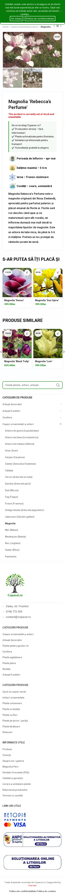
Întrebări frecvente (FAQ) (15, 772)
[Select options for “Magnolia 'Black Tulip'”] (27, 333)
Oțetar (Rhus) (12, 550)
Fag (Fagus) (11, 497)
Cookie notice (37, 14)
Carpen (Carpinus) (15, 457)
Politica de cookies (46, 891)
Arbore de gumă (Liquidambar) (22, 430)
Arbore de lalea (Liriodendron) (21, 437)
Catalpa (9, 470)
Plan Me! (32, 885)
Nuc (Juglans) (12, 543)
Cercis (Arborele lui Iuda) (18, 477)
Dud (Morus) (12, 490)
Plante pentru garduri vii (15, 645)
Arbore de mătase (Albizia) (19, 444)
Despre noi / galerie (13, 761)
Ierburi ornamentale (13, 697)
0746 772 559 (14, 611)
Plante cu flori (10, 715)
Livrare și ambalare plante (16, 784)
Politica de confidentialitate (23, 891)
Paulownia (10, 556)
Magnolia (46, 27)
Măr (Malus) (11, 530)
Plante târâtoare (11, 726)
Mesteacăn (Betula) (15, 536)
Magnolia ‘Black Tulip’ (16, 361)
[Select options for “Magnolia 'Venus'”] (27, 272)
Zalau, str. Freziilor (17, 606)
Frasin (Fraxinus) (14, 503)
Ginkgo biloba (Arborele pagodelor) (24, 510)
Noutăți (6, 669)
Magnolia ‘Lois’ (43, 361)
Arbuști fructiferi (11, 411)
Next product (60, 26)
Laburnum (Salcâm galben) (19, 516)
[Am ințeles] (60, 11)
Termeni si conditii (12, 795)
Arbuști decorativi (12, 404)
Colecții (6, 755)
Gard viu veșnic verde (14, 691)
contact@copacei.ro (18, 617)
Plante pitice (9, 663)
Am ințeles (16, 18)
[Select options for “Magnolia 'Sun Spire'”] (58, 272)
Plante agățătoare (12, 657)
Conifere (7, 417)
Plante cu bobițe (11, 709)
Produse (7, 749)
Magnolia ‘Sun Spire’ (47, 300)
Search (58, 385)
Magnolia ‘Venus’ (14, 300)
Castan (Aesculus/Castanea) (20, 463)
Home (5, 27)
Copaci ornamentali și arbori (24, 27)
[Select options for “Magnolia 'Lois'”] (58, 333)
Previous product (54, 26)
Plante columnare (12, 703)
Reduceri (7, 732)
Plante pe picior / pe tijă (15, 720)
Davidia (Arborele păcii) (18, 483)
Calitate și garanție (12, 778)
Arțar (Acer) (11, 450)
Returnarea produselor (15, 790)
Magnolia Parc (10, 766)
